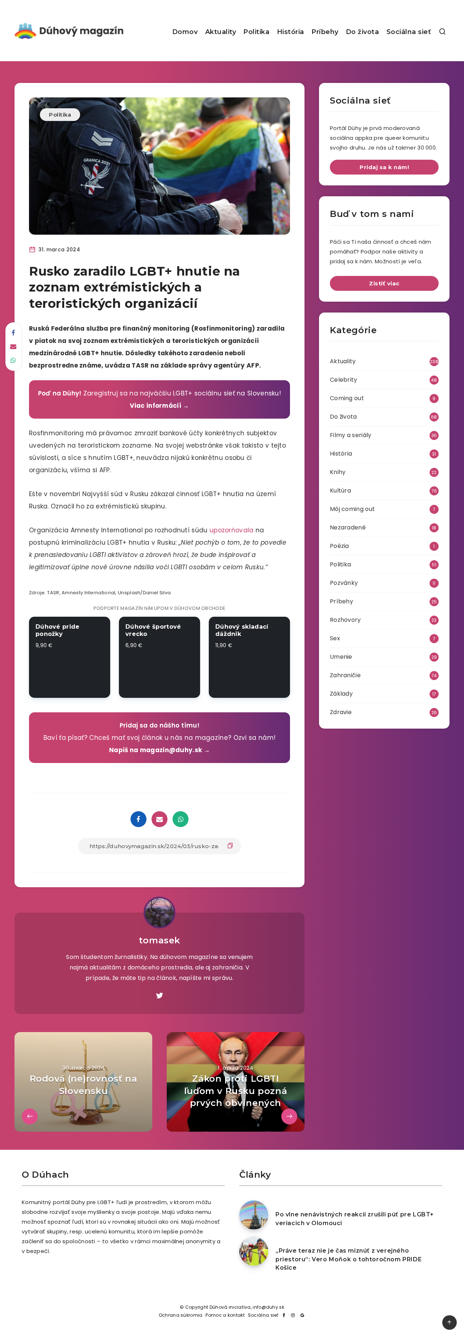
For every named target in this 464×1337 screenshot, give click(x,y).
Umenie (341, 657)
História (290, 32)
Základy (341, 694)
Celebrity (343, 380)
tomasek (159, 940)
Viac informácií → (159, 405)
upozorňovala (232, 530)
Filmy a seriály (351, 435)
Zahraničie (345, 675)
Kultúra (340, 490)
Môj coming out (352, 509)
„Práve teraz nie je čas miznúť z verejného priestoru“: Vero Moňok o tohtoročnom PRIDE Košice (349, 1259)
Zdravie (341, 712)
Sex (335, 638)
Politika (256, 32)
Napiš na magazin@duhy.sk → (159, 750)
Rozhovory (345, 620)
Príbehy (325, 32)
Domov (185, 32)
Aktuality (220, 32)
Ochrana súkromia (181, 1315)
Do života (362, 32)
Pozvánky (344, 583)
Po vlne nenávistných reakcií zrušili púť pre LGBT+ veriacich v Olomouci (355, 1218)
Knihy (338, 472)
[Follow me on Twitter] (159, 996)
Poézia (339, 546)
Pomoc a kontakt (225, 1315)
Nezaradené (348, 527)
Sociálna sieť (408, 32)
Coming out (347, 398)
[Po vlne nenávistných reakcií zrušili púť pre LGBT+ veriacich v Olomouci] (253, 1214)
